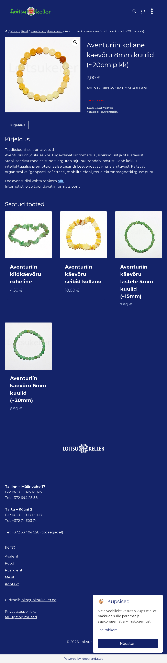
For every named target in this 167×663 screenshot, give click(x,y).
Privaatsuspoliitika (21, 611)
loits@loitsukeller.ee (38, 600)
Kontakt (12, 584)
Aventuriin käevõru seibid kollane (83, 274)
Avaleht (11, 556)
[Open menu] (152, 11)
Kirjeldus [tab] (17, 125)
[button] (75, 42)
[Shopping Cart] (142, 11)
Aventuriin (110, 111)
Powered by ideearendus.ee (83, 659)
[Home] (6, 31)
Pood (9, 563)
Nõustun (128, 643)
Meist (9, 577)
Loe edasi (18, 303)
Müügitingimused (21, 617)
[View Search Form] (134, 11)
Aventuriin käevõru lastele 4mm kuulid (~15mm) (136, 281)
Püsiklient (13, 570)
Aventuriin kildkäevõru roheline (25, 274)
